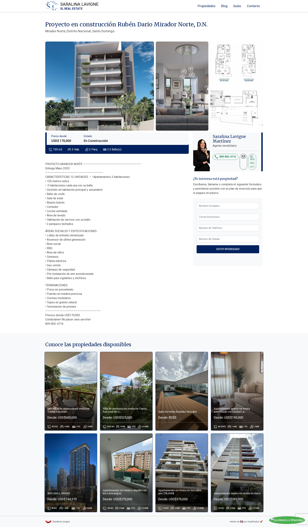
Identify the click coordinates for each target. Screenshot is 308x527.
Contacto (253, 6)
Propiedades (206, 6)
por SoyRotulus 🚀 (253, 521)
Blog (224, 6)
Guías (237, 6)
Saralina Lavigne (79, 6)
